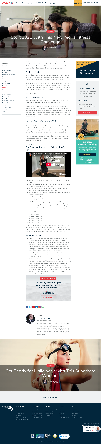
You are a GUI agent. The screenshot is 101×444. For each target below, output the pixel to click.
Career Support (35, 409)
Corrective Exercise (7, 76)
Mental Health (5, 96)
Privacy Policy (75, 411)
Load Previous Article (50, 397)
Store (46, 417)
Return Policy (75, 413)
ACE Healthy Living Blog (51, 409)
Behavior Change (6, 70)
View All (4, 66)
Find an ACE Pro (49, 415)
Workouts (4, 109)
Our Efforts (62, 411)
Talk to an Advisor (78, 2)
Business (4, 72)
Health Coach (19, 415)
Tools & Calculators (49, 413)
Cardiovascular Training (8, 74)
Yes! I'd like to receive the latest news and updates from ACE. (87, 106)
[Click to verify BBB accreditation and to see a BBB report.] (48, 436)
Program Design (6, 102)
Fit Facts (4, 85)
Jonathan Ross (52, 47)
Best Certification (20, 411)
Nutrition (4, 98)
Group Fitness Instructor (21, 417)
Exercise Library (49, 411)
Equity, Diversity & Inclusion (9, 81)
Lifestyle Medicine (6, 94)
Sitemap (74, 415)
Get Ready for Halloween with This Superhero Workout (50, 373)
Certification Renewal (37, 417)
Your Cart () (86, 2)
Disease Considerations (8, 79)
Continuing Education (37, 413)
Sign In (93, 2)
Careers (61, 415)
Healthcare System (7, 92)
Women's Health (6, 107)
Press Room (62, 413)
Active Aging (5, 68)
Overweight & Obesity (8, 100)
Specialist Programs (37, 415)
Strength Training (6, 105)
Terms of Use (75, 409)
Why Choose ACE (20, 409)
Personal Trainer (20, 413)
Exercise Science (6, 83)
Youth (3, 111)
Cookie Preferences (77, 417)
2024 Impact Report (64, 417)
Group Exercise (6, 89)
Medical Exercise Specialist (22, 419)
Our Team (61, 409)
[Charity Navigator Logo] (40, 436)
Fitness (50, 31)
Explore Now (48, 297)
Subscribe (86, 112)
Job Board (34, 411)
